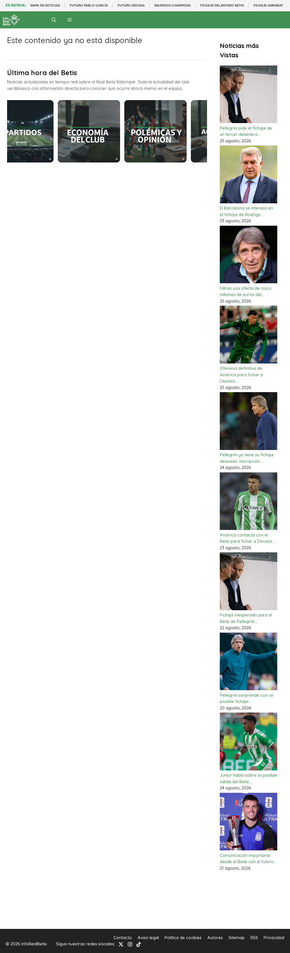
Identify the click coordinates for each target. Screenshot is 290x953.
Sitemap (237, 937)
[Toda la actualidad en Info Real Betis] (11, 19)
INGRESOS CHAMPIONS (172, 5)
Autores (215, 937)
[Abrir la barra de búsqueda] (54, 19)
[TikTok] (139, 944)
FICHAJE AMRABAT (268, 5)
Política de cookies (183, 937)
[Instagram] (130, 944)
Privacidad (274, 937)
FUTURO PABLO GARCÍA (89, 5)
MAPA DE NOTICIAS (45, 5)
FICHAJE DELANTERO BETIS (222, 5)
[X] (120, 944)
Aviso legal (148, 937)
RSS (254, 937)
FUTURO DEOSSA (131, 5)
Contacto (123, 937)
